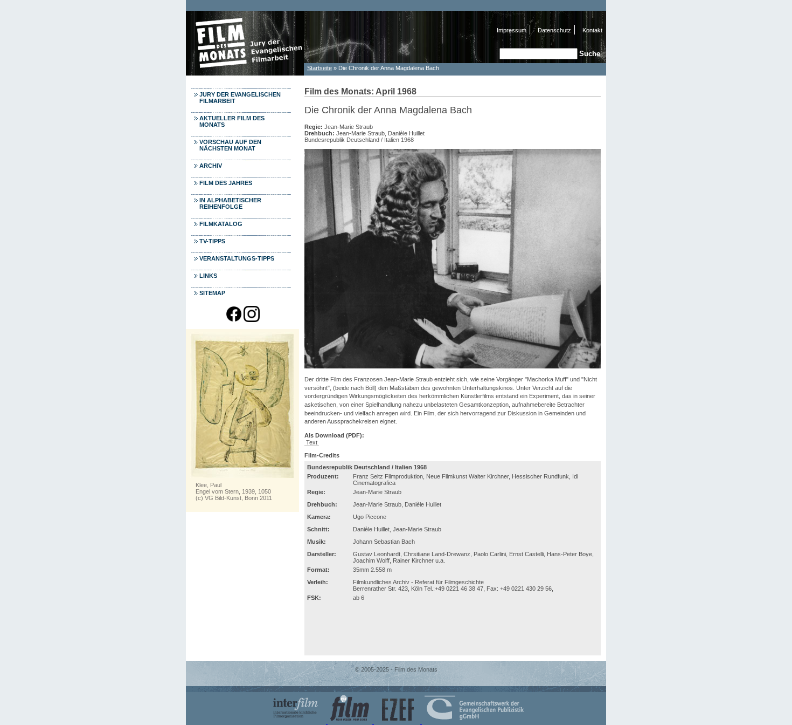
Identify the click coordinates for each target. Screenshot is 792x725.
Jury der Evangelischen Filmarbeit (240, 97)
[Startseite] (245, 72)
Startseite (319, 68)
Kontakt (592, 30)
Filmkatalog (220, 224)
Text (311, 442)
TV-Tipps (212, 241)
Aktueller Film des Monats (232, 121)
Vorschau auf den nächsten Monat (230, 145)
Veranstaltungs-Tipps (236, 258)
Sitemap (212, 293)
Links (208, 275)
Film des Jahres (225, 183)
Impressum (511, 30)
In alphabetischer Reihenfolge (230, 203)
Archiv (210, 165)
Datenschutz (554, 30)
